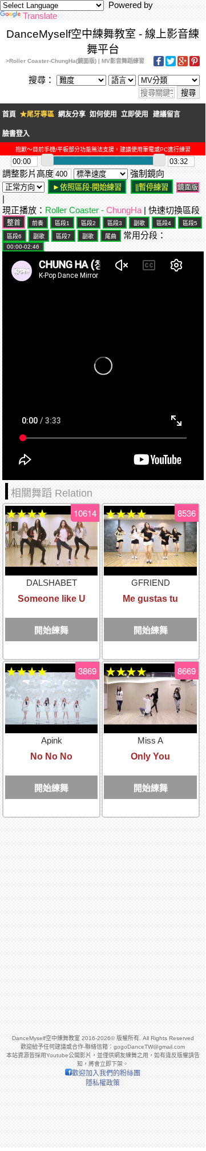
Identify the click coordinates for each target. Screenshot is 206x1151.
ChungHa (124, 210)
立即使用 (134, 114)
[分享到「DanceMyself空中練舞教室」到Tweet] (170, 64)
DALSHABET (51, 583)
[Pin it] (194, 64)
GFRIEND (150, 583)
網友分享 (72, 114)
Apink (51, 740)
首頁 (9, 114)
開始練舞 (51, 630)
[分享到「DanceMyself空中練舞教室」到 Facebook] (159, 64)
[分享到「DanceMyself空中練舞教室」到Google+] (182, 64)
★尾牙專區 (37, 114)
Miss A (150, 740)
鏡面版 (187, 187)
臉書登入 (16, 134)
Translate (40, 16)
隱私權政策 (103, 1083)
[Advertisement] (102, 921)
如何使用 (103, 114)
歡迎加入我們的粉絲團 (106, 1073)
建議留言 (166, 114)
